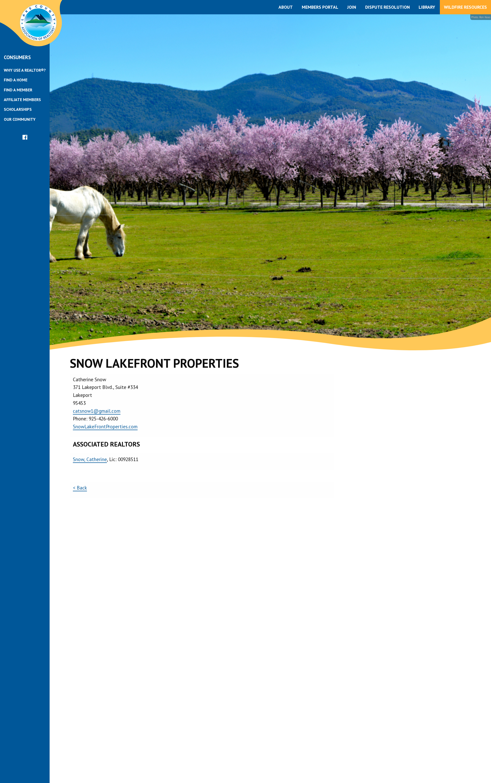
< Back (80, 487)
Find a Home (15, 79)
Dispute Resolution (387, 7)
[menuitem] (25, 70)
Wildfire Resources (465, 7)
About (285, 7)
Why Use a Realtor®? (25, 70)
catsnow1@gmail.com (96, 411)
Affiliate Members (22, 99)
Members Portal (320, 7)
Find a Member (18, 89)
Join (351, 7)
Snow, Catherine (90, 459)
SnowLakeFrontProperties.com (105, 426)
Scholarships (18, 109)
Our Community (20, 119)
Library (427, 7)
